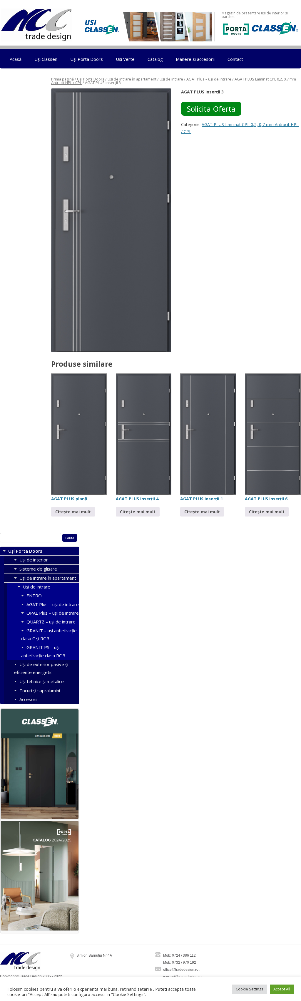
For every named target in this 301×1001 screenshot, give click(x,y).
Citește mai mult (73, 511)
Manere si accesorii (195, 59)
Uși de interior (33, 560)
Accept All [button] (281, 989)
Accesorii (28, 699)
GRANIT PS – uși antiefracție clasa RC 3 (43, 651)
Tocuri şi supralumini (39, 690)
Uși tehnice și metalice (41, 681)
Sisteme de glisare (38, 569)
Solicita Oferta (211, 109)
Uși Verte (125, 59)
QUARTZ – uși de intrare (51, 622)
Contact (235, 59)
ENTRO (34, 595)
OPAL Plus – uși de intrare (52, 613)
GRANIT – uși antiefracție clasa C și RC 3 (49, 635)
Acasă (15, 59)
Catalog (155, 59)
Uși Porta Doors (86, 59)
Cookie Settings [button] (249, 989)
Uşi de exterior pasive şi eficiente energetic (41, 668)
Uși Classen (45, 59)
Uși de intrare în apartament (132, 79)
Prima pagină (62, 79)
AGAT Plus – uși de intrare (208, 79)
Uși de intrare (171, 79)
